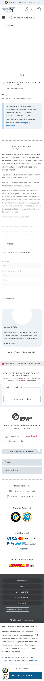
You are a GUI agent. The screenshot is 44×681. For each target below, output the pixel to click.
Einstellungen (22, 669)
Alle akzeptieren (22, 675)
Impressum (33, 660)
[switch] (5, 677)
